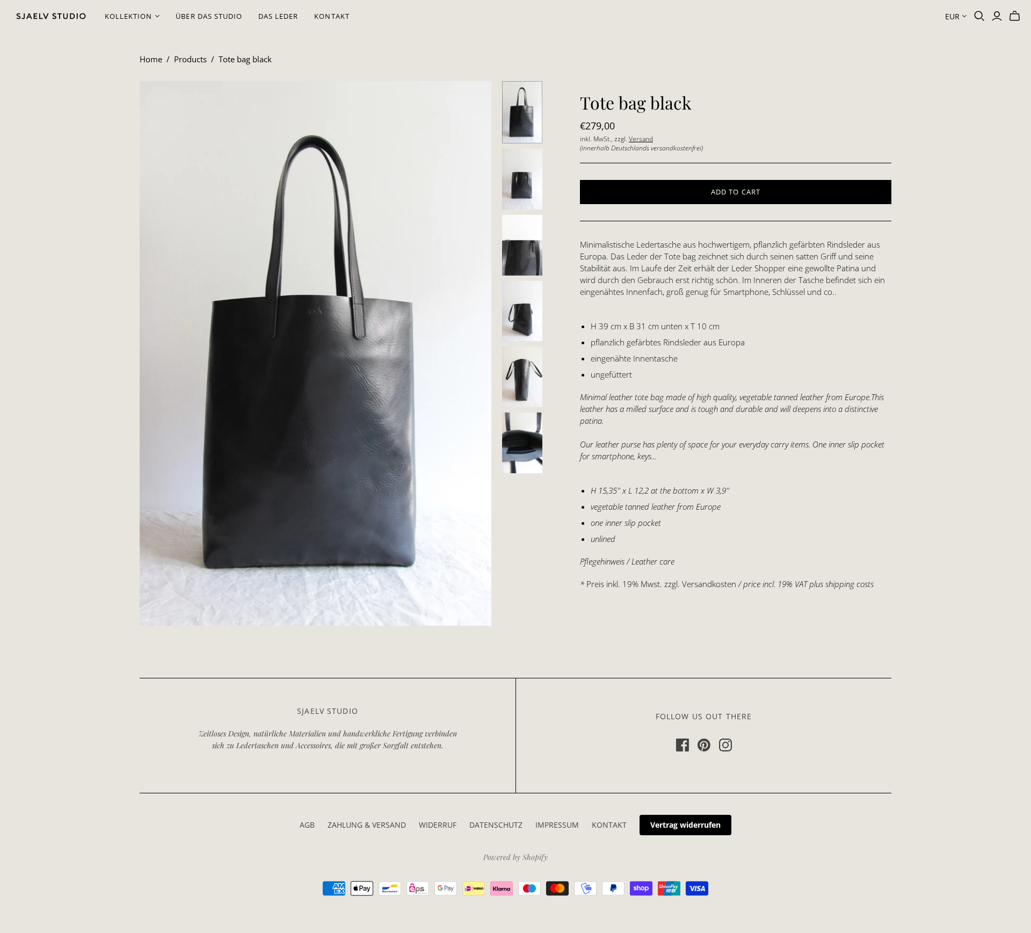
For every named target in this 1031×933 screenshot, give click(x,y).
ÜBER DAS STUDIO (209, 16)
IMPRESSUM (557, 825)
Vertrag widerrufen (685, 825)
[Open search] (979, 16)
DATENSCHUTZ (495, 825)
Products (190, 59)
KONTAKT (331, 16)
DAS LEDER (278, 16)
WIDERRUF (437, 825)
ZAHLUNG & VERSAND (367, 825)
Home (151, 59)
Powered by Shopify (515, 857)
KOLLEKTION (128, 16)
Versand (641, 138)
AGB (307, 825)
